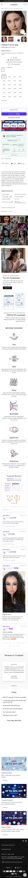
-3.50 (20, 84)
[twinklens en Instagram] (26, 841)
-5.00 (9, 92)
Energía (3, 74)
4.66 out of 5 (17, 479)
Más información (14, 155)
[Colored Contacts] (14, 764)
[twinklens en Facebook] (23, 841)
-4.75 (4, 92)
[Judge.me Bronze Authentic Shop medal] (10, 498)
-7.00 (9, 96)
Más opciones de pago (14, 117)
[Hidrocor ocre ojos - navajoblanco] (2, 747)
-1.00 (9, 76)
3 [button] (14, 646)
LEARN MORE (7, 287)
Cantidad (4, 100)
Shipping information (8, 207)
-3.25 (14, 84)
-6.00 (20, 92)
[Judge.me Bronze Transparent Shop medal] (17, 498)
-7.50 (14, 96)
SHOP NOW (5, 780)
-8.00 (20, 96)
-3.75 (4, 88)
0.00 (4, 76)
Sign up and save (7, 854)
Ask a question (6, 158)
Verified (13, 503)
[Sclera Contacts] (14, 818)
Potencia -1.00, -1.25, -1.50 (9, 8)
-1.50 (19, 76)
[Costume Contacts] (14, 791)
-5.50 (14, 92)
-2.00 (9, 80)
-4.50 (20, 88)
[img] (6, 515)
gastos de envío (6, 53)
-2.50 (20, 80)
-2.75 (4, 84)
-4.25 (14, 88)
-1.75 (4, 80)
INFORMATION (6, 849)
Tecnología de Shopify (17, 876)
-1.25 (14, 76)
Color (6, 67)
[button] (5, 47)
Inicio (2, 8)
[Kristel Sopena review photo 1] (14, 592)
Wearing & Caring (6, 211)
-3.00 (9, 84)
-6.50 (4, 96)
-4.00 (9, 88)
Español (8, 867)
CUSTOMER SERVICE (8, 845)
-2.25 (14, 80)
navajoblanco (2, 70)
